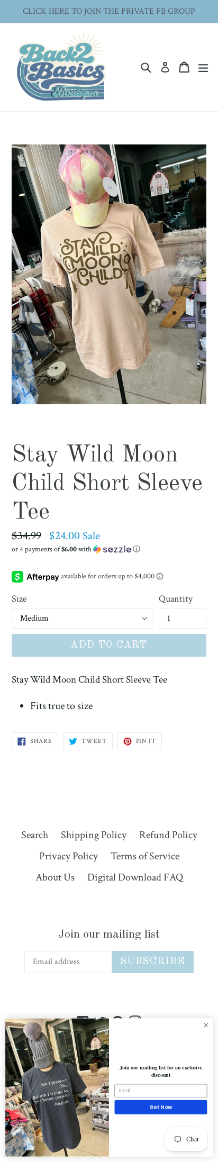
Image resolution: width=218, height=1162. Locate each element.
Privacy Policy (68, 856)
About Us (55, 877)
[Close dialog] (206, 1025)
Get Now (160, 1107)
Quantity (176, 599)
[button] (109, 549)
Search (34, 835)
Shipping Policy (93, 835)
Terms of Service (145, 856)
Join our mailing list (109, 934)
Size (19, 599)
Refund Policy (168, 835)
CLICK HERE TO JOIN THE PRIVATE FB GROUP (109, 11)
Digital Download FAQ (135, 877)
